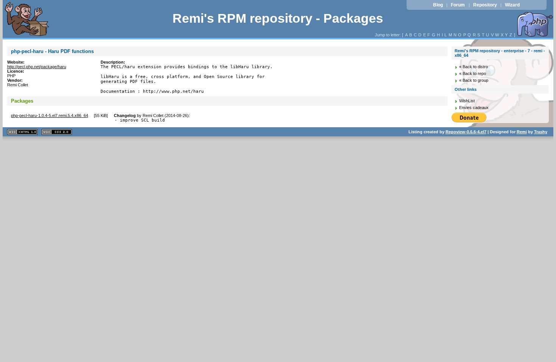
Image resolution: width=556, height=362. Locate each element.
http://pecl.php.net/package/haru (36, 66)
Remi (522, 132)
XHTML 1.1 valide (22, 132)
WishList (467, 100)
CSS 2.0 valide (57, 132)
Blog (438, 5)
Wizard (512, 5)
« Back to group (473, 80)
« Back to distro (473, 66)
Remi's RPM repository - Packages (277, 18)
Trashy (540, 132)
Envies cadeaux (474, 107)
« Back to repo (472, 73)
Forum (458, 5)
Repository (485, 5)
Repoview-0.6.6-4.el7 (466, 132)
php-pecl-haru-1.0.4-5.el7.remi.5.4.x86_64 (49, 115)
